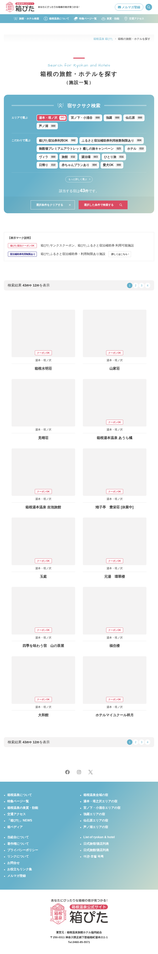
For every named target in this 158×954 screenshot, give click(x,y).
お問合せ (13, 862)
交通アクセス (136, 18)
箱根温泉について (59, 18)
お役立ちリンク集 (19, 869)
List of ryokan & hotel (99, 837)
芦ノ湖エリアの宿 (95, 827)
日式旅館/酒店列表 (96, 850)
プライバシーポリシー (22, 850)
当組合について (18, 837)
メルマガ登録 (130, 7)
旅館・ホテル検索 (29, 18)
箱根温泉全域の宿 (95, 794)
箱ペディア (15, 827)
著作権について (18, 843)
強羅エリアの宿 (94, 814)
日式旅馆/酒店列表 (96, 843)
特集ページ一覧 (88, 18)
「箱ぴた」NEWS (19, 820)
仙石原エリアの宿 (95, 820)
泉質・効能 (113, 18)
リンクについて (18, 856)
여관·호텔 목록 (93, 856)
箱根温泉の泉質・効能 (22, 807)
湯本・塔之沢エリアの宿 (100, 801)
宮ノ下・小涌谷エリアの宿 (101, 807)
